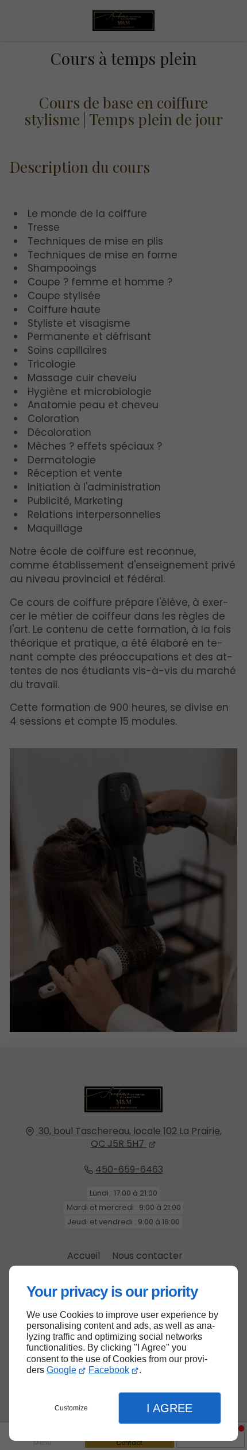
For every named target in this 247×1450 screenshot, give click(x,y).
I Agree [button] (169, 1408)
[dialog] (123, 1353)
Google (61, 1370)
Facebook (108, 1370)
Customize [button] (71, 1408)
